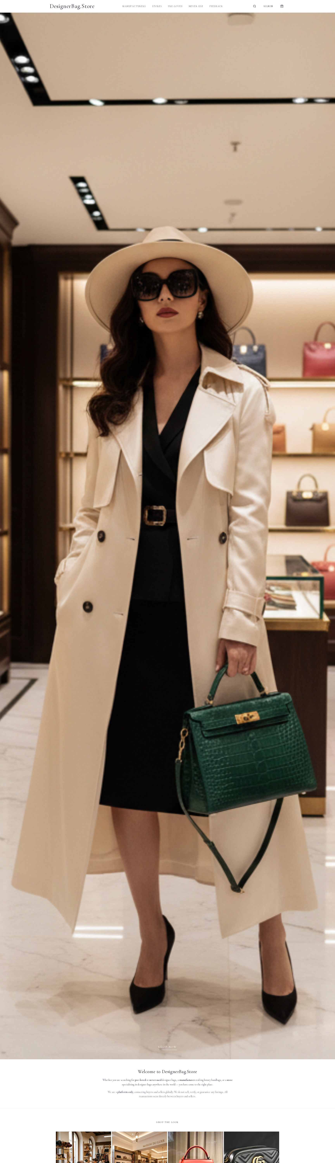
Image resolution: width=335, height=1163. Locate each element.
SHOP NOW (167, 1047)
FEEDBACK (216, 6)
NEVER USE (196, 6)
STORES (157, 6)
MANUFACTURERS (134, 6)
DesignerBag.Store (72, 6)
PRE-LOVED (175, 6)
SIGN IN (268, 6)
